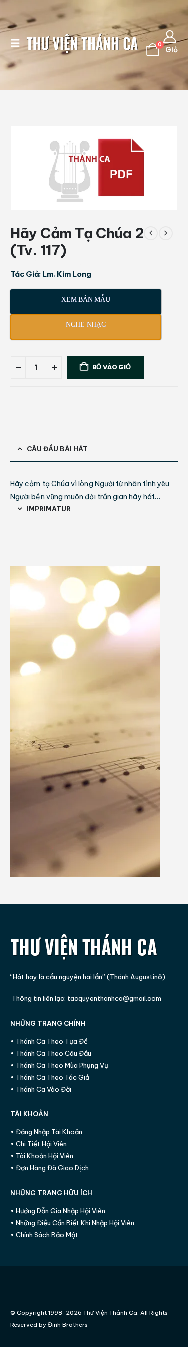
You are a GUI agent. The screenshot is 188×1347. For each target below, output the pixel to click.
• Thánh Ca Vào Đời (40, 1089)
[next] (166, 233)
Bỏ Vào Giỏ (111, 367)
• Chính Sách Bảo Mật (44, 1235)
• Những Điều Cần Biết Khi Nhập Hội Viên (72, 1223)
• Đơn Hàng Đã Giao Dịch (49, 1168)
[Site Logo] (82, 43)
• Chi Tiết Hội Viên (38, 1144)
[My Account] (170, 36)
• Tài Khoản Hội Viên (41, 1156)
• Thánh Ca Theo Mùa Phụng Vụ (59, 1065)
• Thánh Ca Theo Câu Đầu (50, 1053)
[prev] (151, 233)
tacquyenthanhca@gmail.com (114, 998)
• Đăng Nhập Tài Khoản (46, 1132)
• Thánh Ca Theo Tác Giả (49, 1077)
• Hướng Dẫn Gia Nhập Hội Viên (57, 1211)
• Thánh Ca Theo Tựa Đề (49, 1041)
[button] (18, 43)
